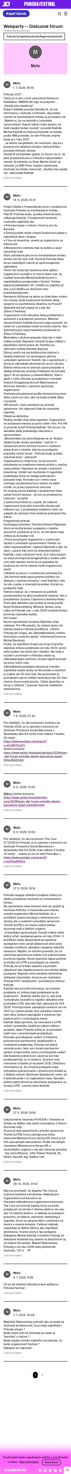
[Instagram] (50, 1470)
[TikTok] (60, 1470)
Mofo (17, 83)
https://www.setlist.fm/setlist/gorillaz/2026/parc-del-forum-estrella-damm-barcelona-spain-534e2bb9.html (35, 756)
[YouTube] (45, 1470)
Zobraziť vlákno (13, 177)
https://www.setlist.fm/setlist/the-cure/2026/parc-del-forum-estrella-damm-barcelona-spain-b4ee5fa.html (32, 801)
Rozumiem (51, 1462)
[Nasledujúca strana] (42, 1375)
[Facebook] (40, 1470)
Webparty (14, 26)
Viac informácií (29, 1462)
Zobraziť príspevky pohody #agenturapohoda (34, 36)
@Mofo (8, 794)
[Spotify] (55, 1470)
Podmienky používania (16, 30)
